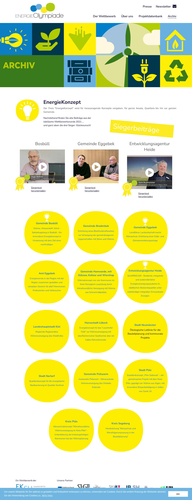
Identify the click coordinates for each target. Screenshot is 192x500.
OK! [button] (178, 494)
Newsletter (163, 6)
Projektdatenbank (150, 16)
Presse (147, 6)
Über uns (127, 16)
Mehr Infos (47, 495)
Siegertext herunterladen (38, 189)
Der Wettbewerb (104, 16)
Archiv (172, 16)
